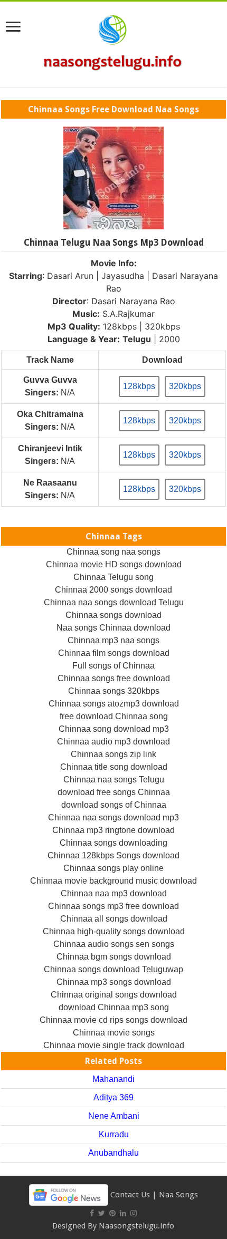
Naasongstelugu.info (136, 1226)
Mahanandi (113, 1079)
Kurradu (114, 1134)
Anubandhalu (113, 1152)
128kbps (139, 386)
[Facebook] (92, 1213)
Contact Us (130, 1194)
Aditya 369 (113, 1097)
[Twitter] (101, 1213)
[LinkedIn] (123, 1213)
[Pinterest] (112, 1213)
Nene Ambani (113, 1115)
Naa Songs (178, 1194)
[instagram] (133, 1213)
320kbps (185, 386)
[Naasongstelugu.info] (113, 42)
